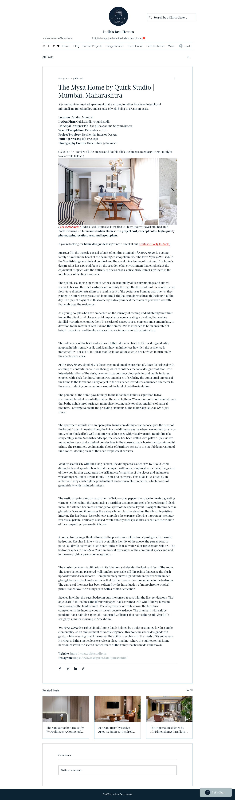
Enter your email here (73, 355)
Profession (67, 419)
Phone (81, 388)
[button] (171, 452)
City (63, 402)
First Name (68, 370)
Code (64, 388)
